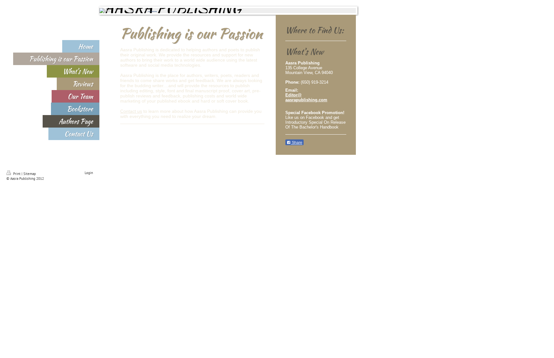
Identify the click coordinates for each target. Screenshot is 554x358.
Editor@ (293, 95)
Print (16, 173)
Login (89, 173)
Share (296, 142)
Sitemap (29, 173)
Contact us (131, 111)
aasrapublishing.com (306, 99)
